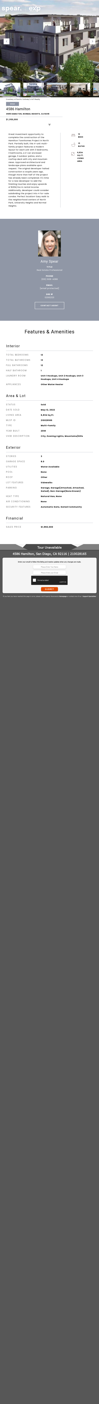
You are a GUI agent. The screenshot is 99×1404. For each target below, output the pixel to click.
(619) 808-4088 (49, 279)
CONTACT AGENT (50, 305)
